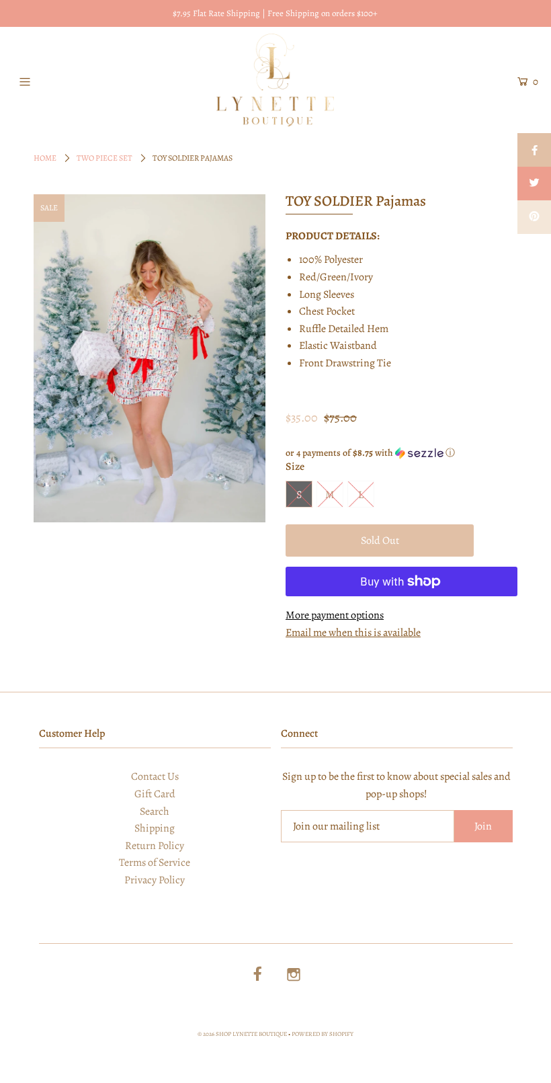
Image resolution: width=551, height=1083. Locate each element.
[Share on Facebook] (534, 150)
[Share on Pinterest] (534, 217)
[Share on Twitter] (534, 183)
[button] (401, 452)
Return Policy (154, 845)
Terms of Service (154, 862)
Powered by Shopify (322, 1034)
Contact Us (155, 776)
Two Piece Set (104, 158)
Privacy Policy (154, 880)
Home (45, 158)
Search (154, 811)
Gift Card (154, 794)
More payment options (335, 615)
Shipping (154, 828)
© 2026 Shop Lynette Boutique (242, 1034)
